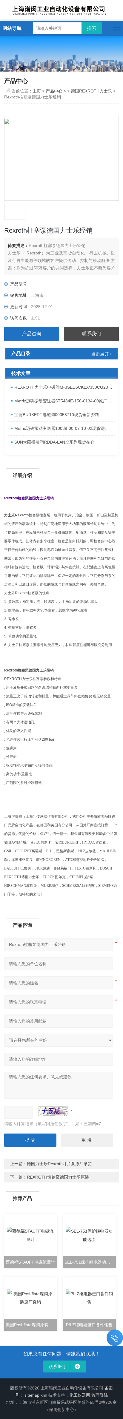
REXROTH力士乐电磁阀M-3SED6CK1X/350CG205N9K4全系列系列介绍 (64, 387)
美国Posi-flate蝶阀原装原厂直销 (31, 1324)
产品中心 (54, 91)
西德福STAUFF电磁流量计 (30, 1262)
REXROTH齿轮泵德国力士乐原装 (58, 1177)
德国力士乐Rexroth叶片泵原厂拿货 (59, 1163)
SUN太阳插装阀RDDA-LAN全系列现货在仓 (54, 442)
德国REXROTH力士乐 (91, 91)
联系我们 (91, 333)
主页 (37, 91)
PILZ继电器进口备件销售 (89, 1324)
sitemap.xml (35, 1395)
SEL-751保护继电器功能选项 (90, 1262)
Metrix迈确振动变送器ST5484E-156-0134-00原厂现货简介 (64, 401)
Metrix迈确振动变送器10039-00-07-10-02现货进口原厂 (64, 428)
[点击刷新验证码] (53, 1111)
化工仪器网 (79, 1395)
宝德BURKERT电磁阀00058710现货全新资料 (56, 414)
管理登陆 (99, 1395)
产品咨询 (31, 333)
